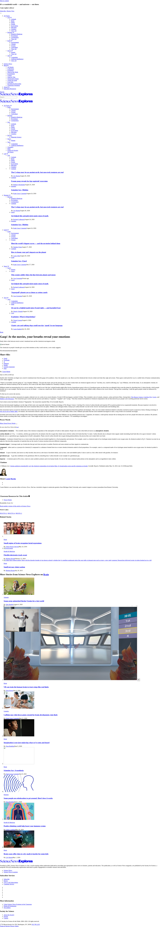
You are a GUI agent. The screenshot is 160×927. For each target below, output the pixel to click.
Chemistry (10, 147)
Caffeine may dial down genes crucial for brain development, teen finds (31, 715)
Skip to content (4, 1)
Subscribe (6, 879)
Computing (14, 57)
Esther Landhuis (10, 829)
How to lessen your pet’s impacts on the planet (28, 252)
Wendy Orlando (18, 311)
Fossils (13, 24)
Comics (9, 75)
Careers (6, 918)
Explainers (10, 70)
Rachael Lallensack (19, 219)
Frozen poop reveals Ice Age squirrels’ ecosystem (29, 181)
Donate (2, 92)
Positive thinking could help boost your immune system (25, 826)
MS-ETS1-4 (11, 513)
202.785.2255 (36, 924)
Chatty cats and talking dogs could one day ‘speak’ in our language (37, 325)
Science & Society (12, 150)
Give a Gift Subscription (11, 882)
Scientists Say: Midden (19, 190)
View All (13, 31)
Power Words (8, 500)
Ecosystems (14, 26)
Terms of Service (5, 926)
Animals (13, 19)
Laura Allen (16, 256)
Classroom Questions (13, 85)
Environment (15, 42)
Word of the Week (12, 72)
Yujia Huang (9, 690)
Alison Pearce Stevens (12, 546)
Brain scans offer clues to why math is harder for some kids (26, 854)
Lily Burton (16, 176)
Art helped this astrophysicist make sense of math (30, 216)
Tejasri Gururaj (17, 320)
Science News (8, 64)
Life (8, 17)
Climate (13, 44)
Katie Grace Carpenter (19, 193)
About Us (6, 87)
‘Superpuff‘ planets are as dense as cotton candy (29, 292)
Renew (6, 881)
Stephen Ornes (17, 247)
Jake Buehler (9, 604)
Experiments (11, 74)
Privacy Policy (14, 926)
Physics (9, 135)
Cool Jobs (10, 82)
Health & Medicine (16, 34)
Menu (5, 65)
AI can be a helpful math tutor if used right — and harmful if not (36, 308)
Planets (13, 52)
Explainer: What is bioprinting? (23, 317)
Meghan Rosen (10, 558)
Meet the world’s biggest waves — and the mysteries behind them (35, 243)
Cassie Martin (6, 371)
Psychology (14, 36)
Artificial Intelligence (17, 59)
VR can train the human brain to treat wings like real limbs (26, 687)
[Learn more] (29, 496)
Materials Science (16, 137)
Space (9, 50)
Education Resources (10, 88)
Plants (13, 22)
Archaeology (15, 37)
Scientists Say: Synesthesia (14, 770)
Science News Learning (11, 872)
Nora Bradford (10, 746)
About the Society (9, 915)
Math (8, 149)
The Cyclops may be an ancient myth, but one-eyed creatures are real (37, 172)
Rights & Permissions (10, 906)
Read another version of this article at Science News (15, 506)
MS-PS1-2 (19, 513)
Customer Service (9, 884)
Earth (9, 41)
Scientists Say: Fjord (19, 261)
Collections (10, 69)
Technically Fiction (13, 79)
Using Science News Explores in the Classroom (18, 904)
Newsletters (7, 907)
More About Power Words (7, 423)
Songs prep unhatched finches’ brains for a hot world (24, 601)
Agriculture (14, 47)
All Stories (10, 67)
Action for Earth (12, 80)
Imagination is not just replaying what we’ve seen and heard (26, 743)
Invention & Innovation (14, 84)
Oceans (13, 46)
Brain (12, 21)
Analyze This (11, 77)
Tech (9, 55)
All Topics (7, 16)
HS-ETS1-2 (3, 513)
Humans (10, 32)
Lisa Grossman (17, 278)
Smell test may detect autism (14, 567)
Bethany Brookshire (19, 184)
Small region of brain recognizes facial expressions (23, 543)
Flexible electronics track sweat (15, 555)
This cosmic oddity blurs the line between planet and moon (33, 275)
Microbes (14, 27)
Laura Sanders (17, 329)
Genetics (13, 29)
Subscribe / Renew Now (7, 11)
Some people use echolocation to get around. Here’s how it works (28, 798)
